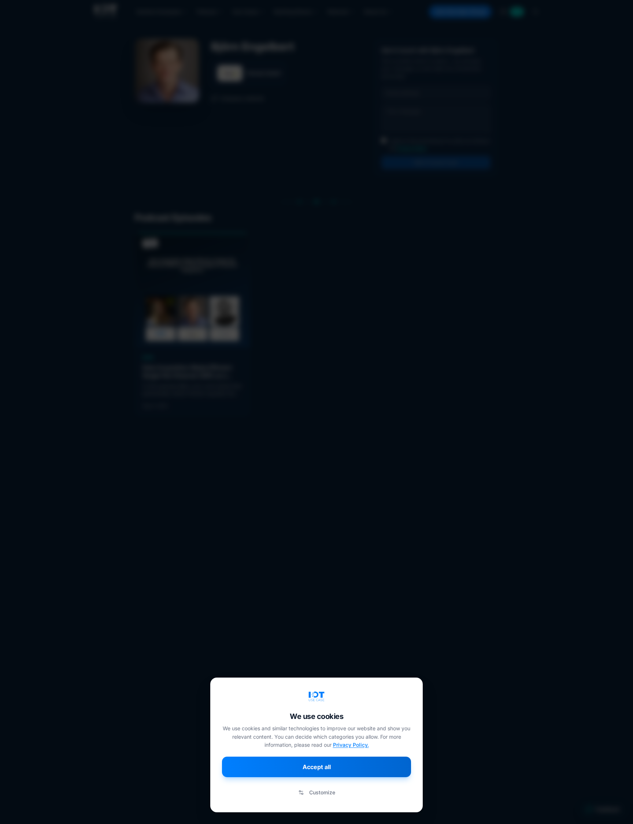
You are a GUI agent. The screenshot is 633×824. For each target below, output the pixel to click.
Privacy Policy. (351, 745)
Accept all (317, 767)
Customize (322, 792)
